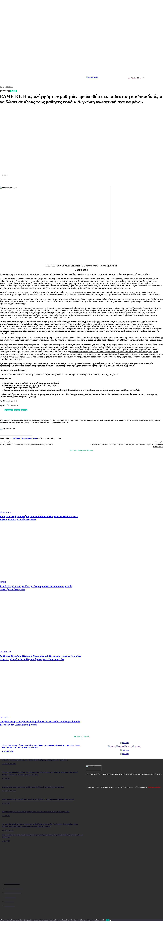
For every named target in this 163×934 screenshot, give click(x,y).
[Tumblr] (97, 181)
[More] (121, 181)
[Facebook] (41, 181)
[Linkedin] (73, 181)
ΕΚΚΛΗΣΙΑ (4, 717)
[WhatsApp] (65, 181)
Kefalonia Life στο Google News (25, 438)
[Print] (89, 181)
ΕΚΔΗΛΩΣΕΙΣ (5, 652)
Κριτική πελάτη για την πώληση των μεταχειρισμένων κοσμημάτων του (26, 444)
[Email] (81, 181)
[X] (49, 181)
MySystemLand (154, 787)
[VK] (105, 181)
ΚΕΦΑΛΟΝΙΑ (5, 512)
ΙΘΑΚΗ (3, 582)
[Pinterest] (57, 181)
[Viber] (113, 181)
